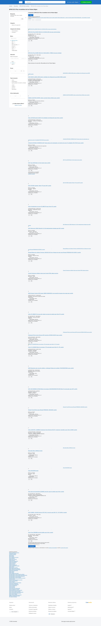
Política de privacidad (33, 607)
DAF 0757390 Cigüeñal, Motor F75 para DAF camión (39, 185)
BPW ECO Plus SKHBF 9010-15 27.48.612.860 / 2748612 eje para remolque (44, 53)
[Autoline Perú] (13, 2)
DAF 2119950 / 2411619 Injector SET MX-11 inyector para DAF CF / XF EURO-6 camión (47, 512)
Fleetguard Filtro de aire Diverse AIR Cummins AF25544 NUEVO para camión (45, 335)
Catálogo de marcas (32, 613)
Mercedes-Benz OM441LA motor (35, 450)
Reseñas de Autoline (32, 611)
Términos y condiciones (33, 605)
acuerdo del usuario (64, 547)
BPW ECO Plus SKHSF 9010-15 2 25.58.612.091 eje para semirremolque (44, 32)
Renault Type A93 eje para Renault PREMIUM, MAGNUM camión (42, 409)
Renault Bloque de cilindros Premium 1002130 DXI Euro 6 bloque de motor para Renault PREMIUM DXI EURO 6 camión (54, 252)
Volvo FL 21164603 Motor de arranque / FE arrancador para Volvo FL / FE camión (46, 347)
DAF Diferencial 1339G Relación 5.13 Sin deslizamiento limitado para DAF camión (46, 228)
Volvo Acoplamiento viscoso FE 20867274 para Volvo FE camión (42, 206)
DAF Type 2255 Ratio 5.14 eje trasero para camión (39, 162)
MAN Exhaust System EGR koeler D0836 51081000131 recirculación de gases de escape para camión (50, 293)
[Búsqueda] (26, 2)
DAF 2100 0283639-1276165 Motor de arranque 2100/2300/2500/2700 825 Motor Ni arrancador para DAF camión (52, 389)
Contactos (11, 609)
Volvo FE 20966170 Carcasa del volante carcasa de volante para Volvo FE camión (46, 314)
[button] (29, 41)
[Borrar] (25, 17)
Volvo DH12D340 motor (33, 470)
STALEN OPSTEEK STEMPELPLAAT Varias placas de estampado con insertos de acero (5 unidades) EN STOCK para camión (56, 142)
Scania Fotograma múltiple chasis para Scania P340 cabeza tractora (43, 273)
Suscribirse (32, 546)
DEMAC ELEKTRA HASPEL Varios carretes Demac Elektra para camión (44, 97)
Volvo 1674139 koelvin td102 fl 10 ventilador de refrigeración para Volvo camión (45, 117)
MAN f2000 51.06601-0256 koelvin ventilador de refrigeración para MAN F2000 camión (47, 77)
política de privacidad (53, 547)
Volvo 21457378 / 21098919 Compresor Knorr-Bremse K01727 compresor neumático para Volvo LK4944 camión (52, 429)
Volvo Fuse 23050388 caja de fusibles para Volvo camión (40, 532)
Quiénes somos (12, 605)
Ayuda (10, 607)
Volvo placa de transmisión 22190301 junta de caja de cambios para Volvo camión (46, 491)
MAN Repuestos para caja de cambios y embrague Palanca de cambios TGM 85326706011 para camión (51, 368)
